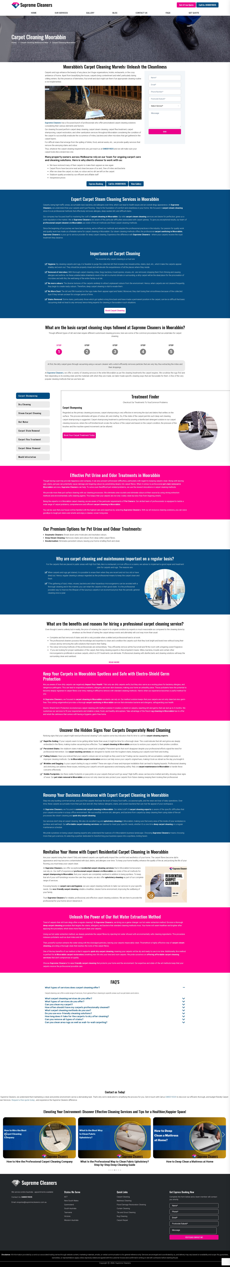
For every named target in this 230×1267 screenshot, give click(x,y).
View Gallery (136, 183)
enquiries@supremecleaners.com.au (32, 1202)
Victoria (67, 1216)
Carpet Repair (122, 1220)
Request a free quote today (23, 1100)
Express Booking (96, 183)
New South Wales (71, 1201)
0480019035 (108, 149)
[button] (223, 1134)
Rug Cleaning (122, 1216)
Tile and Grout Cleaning (126, 1212)
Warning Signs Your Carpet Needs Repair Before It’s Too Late (39, 1163)
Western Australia (71, 1220)
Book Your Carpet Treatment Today (79, 435)
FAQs (168, 13)
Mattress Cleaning (124, 1201)
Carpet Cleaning (123, 1197)
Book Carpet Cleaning (115, 310)
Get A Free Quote (186, 4)
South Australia (70, 1208)
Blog (114, 13)
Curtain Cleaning (123, 1208)
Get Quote (194, 13)
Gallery (90, 13)
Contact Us (141, 13)
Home (33, 13)
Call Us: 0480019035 (207, 4)
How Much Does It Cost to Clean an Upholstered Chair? (114, 1161)
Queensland (69, 1205)
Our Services (61, 13)
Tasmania (68, 1212)
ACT (66, 1197)
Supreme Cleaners (53, 123)
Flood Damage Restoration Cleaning (131, 1205)
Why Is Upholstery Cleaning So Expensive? (189, 1161)
